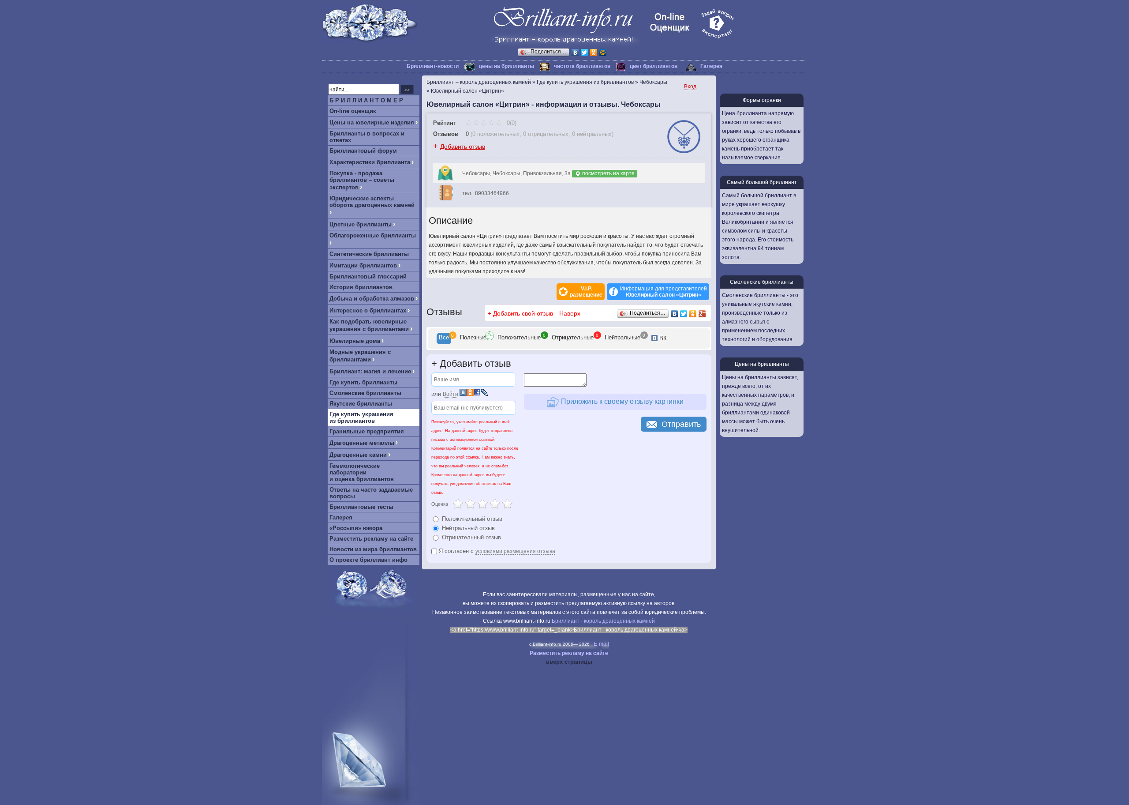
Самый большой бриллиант (762, 182)
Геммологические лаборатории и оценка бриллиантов (361, 472)
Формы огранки (762, 100)
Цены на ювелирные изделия (371, 122)
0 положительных (496, 134)
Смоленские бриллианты (365, 393)
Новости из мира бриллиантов (373, 549)
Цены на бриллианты (762, 364)
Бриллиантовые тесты (361, 507)
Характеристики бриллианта (369, 162)
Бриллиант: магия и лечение (370, 371)
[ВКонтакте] (575, 52)
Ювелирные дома (354, 341)
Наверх (569, 313)
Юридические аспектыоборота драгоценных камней (372, 201)
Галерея (711, 66)
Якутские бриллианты (360, 403)
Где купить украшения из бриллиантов (361, 417)
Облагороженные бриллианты (372, 235)
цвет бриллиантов (653, 66)
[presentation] (444, 338)
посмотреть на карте (608, 173)
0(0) (510, 123)
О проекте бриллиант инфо (368, 560)
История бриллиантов (361, 287)
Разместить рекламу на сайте (371, 538)
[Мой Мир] (603, 52)
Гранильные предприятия (366, 431)
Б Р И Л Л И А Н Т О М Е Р (366, 100)
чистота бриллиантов (582, 66)
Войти (450, 394)
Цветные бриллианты (360, 224)
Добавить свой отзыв (523, 313)
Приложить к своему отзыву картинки (621, 401)
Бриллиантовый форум (363, 150)
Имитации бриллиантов (363, 265)
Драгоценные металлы (361, 443)
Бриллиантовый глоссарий (368, 276)
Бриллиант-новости (433, 66)
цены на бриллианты (506, 66)
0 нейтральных (592, 134)
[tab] (444, 338)
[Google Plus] (702, 314)
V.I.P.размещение (586, 292)
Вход (690, 86)
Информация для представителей (663, 292)
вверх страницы (569, 661)
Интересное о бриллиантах (367, 310)
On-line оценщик (352, 111)
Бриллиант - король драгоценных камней (603, 621)
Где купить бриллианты (363, 382)
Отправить (681, 424)
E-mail (601, 644)
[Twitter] (584, 52)
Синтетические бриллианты (369, 254)
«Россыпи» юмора (355, 528)
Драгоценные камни (358, 454)
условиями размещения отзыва (515, 551)
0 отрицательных (545, 134)
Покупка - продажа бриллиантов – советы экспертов (361, 180)
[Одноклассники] (593, 52)
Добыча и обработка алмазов (371, 298)
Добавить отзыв (462, 146)
